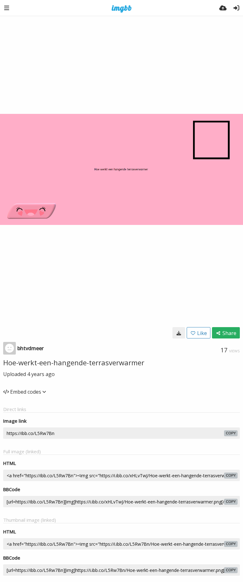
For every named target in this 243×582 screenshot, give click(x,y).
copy (231, 433)
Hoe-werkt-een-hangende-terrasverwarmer (73, 362)
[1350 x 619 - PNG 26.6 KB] (178, 332)
